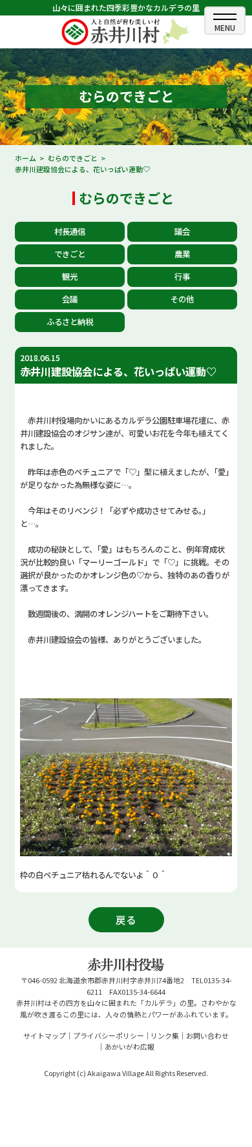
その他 (182, 299)
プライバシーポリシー (108, 1035)
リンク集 (165, 1035)
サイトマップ (44, 1035)
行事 (182, 276)
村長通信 (69, 231)
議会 (182, 231)
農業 (182, 254)
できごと (69, 254)
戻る (126, 919)
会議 (70, 299)
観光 (70, 276)
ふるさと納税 (70, 322)
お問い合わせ (207, 1035)
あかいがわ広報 (129, 1046)
